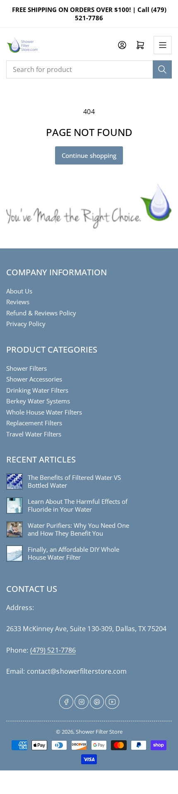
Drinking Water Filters (37, 390)
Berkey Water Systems (38, 401)
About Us (19, 291)
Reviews (17, 302)
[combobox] (89, 69)
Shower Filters (26, 368)
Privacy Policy (26, 324)
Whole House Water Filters (44, 412)
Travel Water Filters (33, 434)
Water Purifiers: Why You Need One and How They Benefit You (78, 530)
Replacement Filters (34, 423)
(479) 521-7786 (53, 650)
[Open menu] (163, 45)
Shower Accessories (34, 379)
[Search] (162, 69)
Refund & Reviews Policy (41, 313)
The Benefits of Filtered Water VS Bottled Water (74, 482)
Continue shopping (89, 155)
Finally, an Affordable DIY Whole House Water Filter (73, 554)
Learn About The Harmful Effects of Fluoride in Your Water (77, 506)
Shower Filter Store (99, 731)
